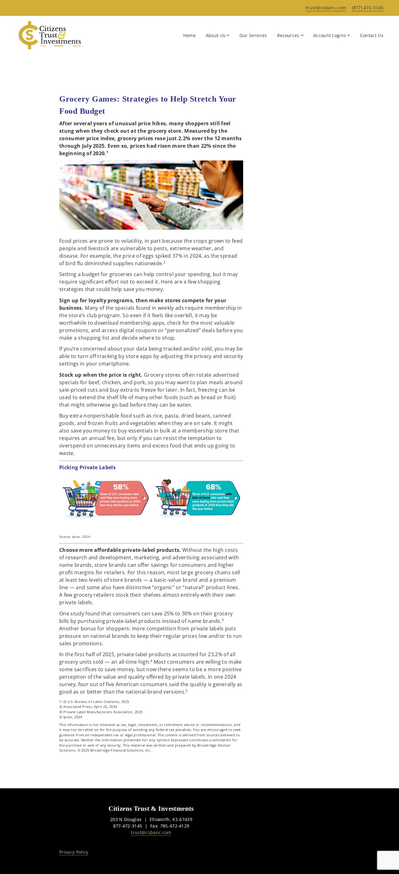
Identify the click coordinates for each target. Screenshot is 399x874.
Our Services (253, 35)
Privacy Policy (73, 852)
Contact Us (371, 35)
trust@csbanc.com (151, 832)
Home (189, 35)
